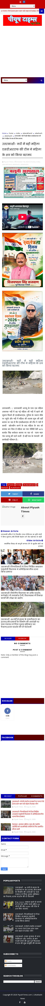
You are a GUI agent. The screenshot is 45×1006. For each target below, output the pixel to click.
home (37, 11)
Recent (8, 796)
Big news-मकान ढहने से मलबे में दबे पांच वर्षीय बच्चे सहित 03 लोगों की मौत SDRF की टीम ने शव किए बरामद (28, 905)
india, (38, 162)
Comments (37, 796)
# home (11, 485)
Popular (22, 796)
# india (18, 485)
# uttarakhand (29, 485)
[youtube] (20, 2)
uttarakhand (27, 133)
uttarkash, (16, 164)
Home (4, 133)
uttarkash (38, 133)
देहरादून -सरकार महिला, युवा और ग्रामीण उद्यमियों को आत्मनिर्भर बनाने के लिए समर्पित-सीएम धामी (28, 826)
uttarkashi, (24, 164)
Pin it (15, 500)
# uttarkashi (15, 487)
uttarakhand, (7, 164)
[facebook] (24, 2)
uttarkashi (8, 136)
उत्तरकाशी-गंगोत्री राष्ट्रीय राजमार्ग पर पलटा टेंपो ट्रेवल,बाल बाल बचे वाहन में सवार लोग (28, 802)
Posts (9, 961)
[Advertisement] (22, 52)
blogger (8, 638)
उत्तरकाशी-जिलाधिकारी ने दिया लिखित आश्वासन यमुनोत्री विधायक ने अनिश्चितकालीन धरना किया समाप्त (22, 569)
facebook (22, 638)
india (18, 133)
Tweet (15, 494)
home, (33, 162)
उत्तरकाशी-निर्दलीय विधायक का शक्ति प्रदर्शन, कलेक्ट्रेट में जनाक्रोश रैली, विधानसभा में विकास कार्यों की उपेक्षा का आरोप (22, 595)
